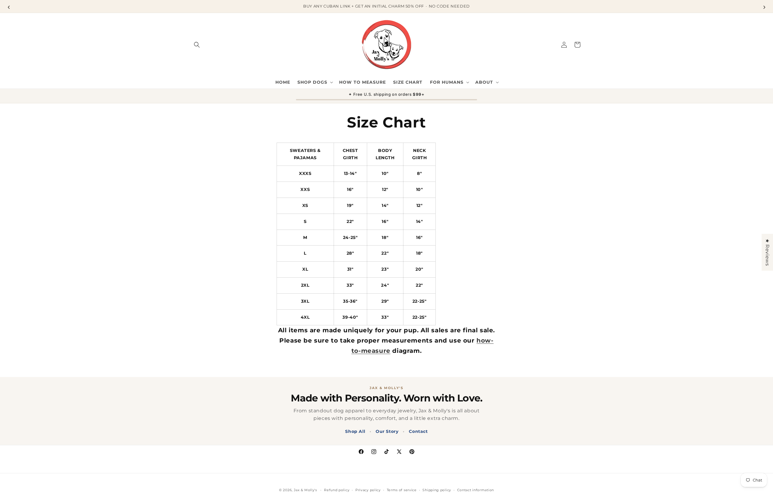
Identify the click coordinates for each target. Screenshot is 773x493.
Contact (418, 431)
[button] (197, 44)
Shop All (355, 431)
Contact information (475, 490)
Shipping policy (436, 490)
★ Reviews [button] (767, 252)
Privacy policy (368, 490)
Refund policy (336, 490)
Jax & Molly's (305, 490)
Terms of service (402, 490)
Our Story (387, 431)
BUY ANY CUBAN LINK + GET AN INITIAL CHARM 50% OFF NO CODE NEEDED (386, 6)
